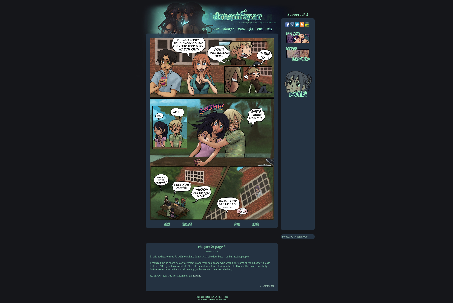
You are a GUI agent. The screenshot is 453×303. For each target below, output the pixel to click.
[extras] (242, 29)
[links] (270, 29)
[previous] (187, 225)
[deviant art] (307, 25)
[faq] (251, 29)
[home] (239, 15)
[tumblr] (292, 25)
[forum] (260, 29)
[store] (300, 39)
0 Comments (267, 285)
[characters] (229, 29)
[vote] (300, 54)
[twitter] (297, 25)
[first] (167, 225)
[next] (237, 225)
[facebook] (287, 25)
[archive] (216, 29)
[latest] (256, 225)
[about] (205, 29)
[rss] (302, 25)
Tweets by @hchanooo (295, 236)
